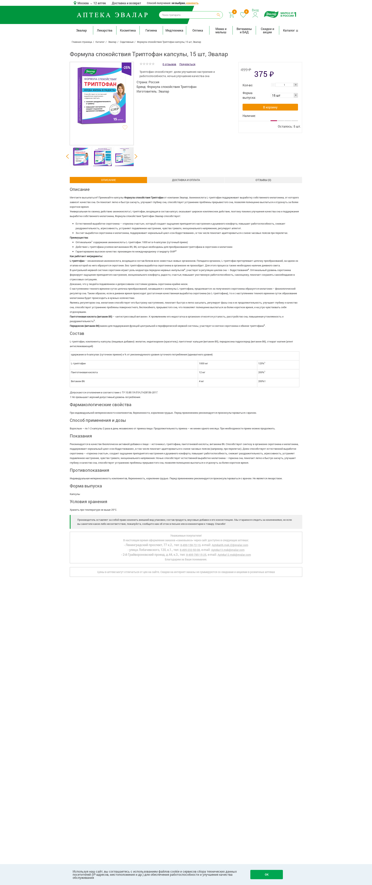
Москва (84, 3)
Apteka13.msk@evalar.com (228, 550)
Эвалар (81, 30)
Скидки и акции (267, 30)
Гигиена (151, 30)
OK (267, 874)
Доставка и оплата (186, 180)
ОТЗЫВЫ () (263, 180)
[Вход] (255, 14)
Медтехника (174, 30)
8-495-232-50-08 (190, 550)
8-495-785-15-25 (196, 555)
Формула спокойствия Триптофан (171, 87)
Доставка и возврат (126, 3)
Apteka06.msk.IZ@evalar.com (230, 545)
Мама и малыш (220, 30)
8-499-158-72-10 (190, 545)
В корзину (270, 107)
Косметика (128, 30)
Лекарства (104, 30)
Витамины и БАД (244, 30)
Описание (108, 180)
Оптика (197, 30)
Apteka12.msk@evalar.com (234, 555)
